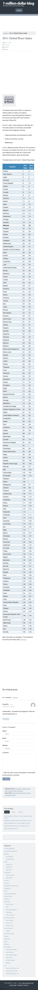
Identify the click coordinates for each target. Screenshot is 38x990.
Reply (7, 719)
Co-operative (7, 872)
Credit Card (9, 867)
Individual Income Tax (11, 971)
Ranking (6, 49)
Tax (5, 965)
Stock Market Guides (11, 955)
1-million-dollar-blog (9, 848)
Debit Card (8, 870)
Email (4, 738)
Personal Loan (9, 925)
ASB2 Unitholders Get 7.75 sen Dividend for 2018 (17, 823)
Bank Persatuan (10, 875)
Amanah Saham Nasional (10, 851)
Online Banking (10, 859)
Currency (6, 880)
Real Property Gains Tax (12, 973)
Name (4, 731)
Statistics (6, 47)
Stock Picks (9, 957)
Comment (5, 752)
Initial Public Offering (11, 949)
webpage (23, 640)
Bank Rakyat (9, 878)
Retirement (7, 939)
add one (15, 697)
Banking (6, 854)
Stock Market (7, 947)
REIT (7, 907)
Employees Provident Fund (11, 886)
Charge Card (9, 864)
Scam (5, 941)
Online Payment (8, 928)
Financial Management (10, 894)
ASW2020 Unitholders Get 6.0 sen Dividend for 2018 (17, 820)
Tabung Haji (9, 912)
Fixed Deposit (9, 856)
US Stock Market (10, 960)
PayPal (8, 931)
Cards (5, 862)
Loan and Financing (9, 917)
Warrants (8, 963)
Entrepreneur (7, 888)
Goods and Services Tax (12, 968)
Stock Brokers (9, 952)
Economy (6, 883)
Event (5, 891)
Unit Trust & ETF (10, 915)
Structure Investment (11, 909)
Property (6, 936)
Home (5, 33)
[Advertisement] (19, 23)
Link (11, 704)
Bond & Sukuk (9, 904)
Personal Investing (9, 933)
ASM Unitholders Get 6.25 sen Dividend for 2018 (16, 826)
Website (5, 745)
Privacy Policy (23, 985)
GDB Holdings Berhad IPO (11, 828)
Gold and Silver (8, 896)
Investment (7, 901)
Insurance (6, 899)
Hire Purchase (9, 920)
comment (7, 45)
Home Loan (9, 923)
